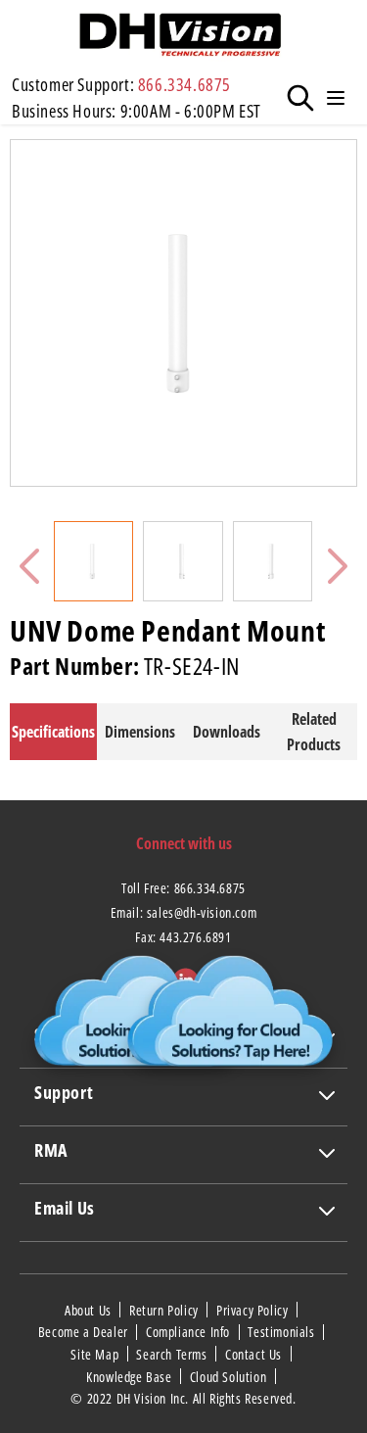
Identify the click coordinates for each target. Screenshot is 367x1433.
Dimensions (140, 731)
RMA (51, 1150)
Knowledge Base (130, 1376)
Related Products (314, 731)
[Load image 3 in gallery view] (272, 560)
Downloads (226, 731)
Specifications (53, 731)
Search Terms (173, 1354)
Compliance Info (190, 1331)
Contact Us (255, 1354)
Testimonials (283, 1331)
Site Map (95, 1354)
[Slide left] (29, 566)
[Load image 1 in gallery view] (93, 560)
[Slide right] (337, 566)
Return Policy (165, 1309)
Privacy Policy (254, 1309)
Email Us (64, 1207)
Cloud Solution (230, 1376)
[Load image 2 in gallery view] (182, 560)
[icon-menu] (335, 98)
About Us (90, 1309)
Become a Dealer (85, 1331)
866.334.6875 (184, 84)
